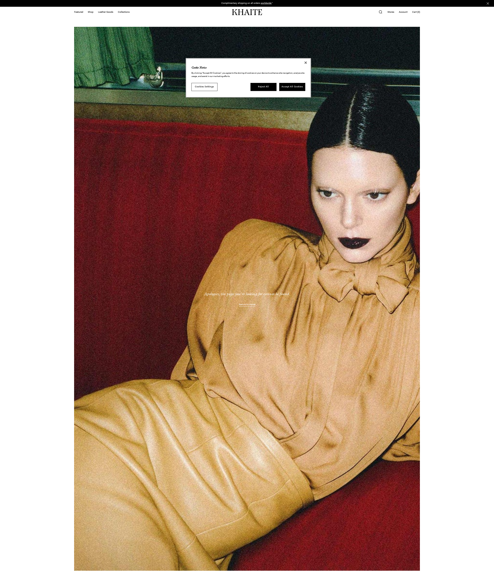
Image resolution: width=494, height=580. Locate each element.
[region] (248, 78)
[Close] (305, 62)
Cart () (416, 12)
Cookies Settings (204, 87)
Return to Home (247, 304)
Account (403, 12)
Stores (390, 12)
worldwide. (266, 3)
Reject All (263, 87)
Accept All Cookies (292, 87)
